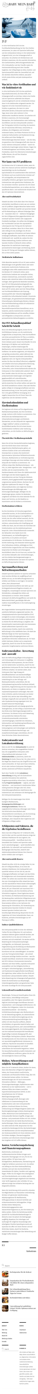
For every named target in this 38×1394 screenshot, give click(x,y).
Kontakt (4, 1341)
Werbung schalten (7, 1338)
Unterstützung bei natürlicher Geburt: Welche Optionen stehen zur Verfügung (23, 1308)
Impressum (23, 1330)
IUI (3, 1245)
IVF (4, 41)
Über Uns (4, 1330)
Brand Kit (4, 1335)
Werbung (4, 1333)
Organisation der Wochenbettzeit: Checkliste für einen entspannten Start (22, 1283)
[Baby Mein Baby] (19, 8)
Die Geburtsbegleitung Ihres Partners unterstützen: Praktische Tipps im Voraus (22, 1291)
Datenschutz (23, 1333)
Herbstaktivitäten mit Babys (20, 1298)
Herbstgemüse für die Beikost (20, 1272)
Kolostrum (31, 1251)
